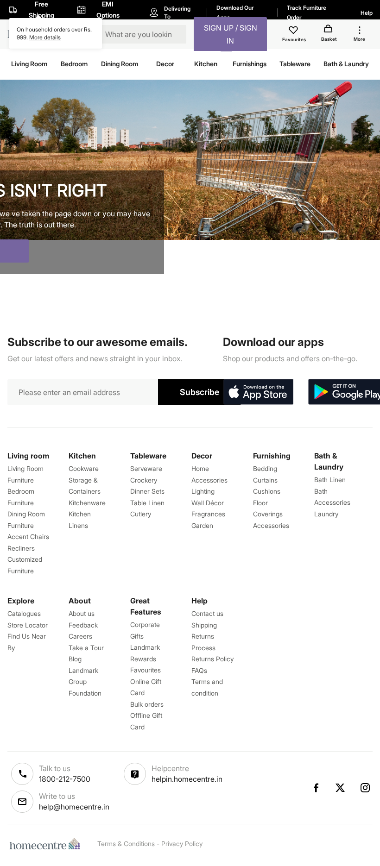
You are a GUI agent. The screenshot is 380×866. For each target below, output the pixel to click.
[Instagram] (366, 788)
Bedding (265, 468)
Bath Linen (330, 479)
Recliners (21, 548)
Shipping (204, 625)
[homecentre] (47, 844)
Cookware (84, 468)
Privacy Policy (182, 843)
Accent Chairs (28, 536)
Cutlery (140, 514)
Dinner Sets (147, 491)
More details (45, 37)
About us (82, 613)
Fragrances (208, 514)
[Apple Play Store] (258, 392)
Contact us (207, 613)
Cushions (266, 491)
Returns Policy (212, 659)
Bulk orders (147, 704)
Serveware (146, 468)
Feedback (83, 625)
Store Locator (27, 625)
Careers (80, 636)
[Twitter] (340, 788)
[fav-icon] (294, 31)
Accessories (271, 525)
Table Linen (147, 503)
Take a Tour (86, 648)
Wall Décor (207, 503)
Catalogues (24, 613)
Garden (202, 525)
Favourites (145, 670)
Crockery (143, 480)
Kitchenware (87, 503)
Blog (75, 659)
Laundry (326, 514)
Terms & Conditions (126, 843)
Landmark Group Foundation (85, 681)
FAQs (199, 670)
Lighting (203, 491)
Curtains (265, 480)
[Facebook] (315, 788)
